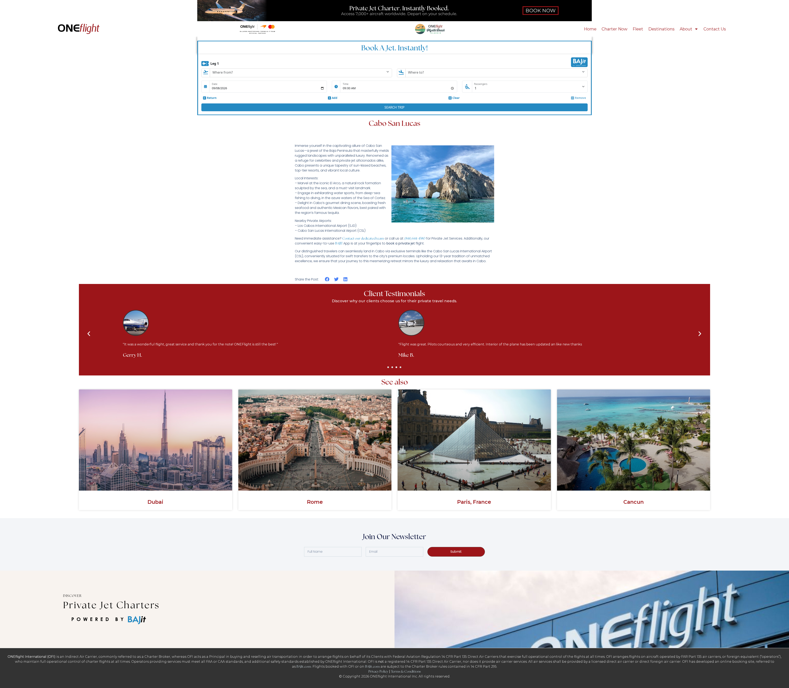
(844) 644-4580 (414, 238)
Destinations (661, 29)
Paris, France (474, 502)
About (686, 29)
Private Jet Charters (111, 605)
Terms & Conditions (406, 671)
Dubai (155, 502)
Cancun (633, 502)
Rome (315, 502)
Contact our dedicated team (363, 238)
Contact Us (715, 29)
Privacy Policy (378, 671)
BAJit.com (303, 666)
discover (72, 596)
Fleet (638, 29)
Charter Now (615, 29)
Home (590, 29)
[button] (327, 279)
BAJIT (339, 243)
